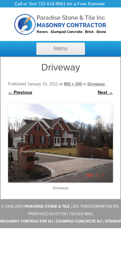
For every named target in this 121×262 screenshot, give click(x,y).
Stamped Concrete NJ (79, 221)
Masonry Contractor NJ (26, 221)
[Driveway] (60, 143)
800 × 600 (73, 84)
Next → (105, 92)
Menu (61, 48)
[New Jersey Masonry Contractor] (60, 34)
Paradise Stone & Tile (47, 206)
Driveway (96, 84)
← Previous (20, 92)
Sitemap (113, 221)
